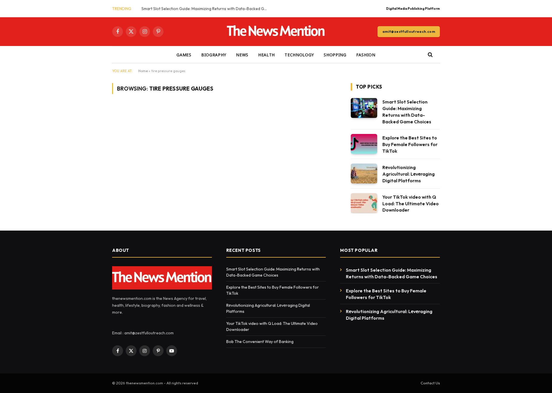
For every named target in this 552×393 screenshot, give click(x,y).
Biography (213, 54)
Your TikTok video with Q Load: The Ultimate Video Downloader (410, 203)
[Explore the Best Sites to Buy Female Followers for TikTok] (364, 144)
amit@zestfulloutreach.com (408, 31)
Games (184, 54)
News (242, 54)
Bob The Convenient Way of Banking (260, 341)
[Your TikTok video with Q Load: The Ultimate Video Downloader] (364, 203)
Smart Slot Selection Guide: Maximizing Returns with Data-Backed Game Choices (206, 8)
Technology (299, 54)
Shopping (335, 54)
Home (143, 71)
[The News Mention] (276, 31)
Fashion (365, 54)
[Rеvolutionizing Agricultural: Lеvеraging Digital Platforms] (364, 173)
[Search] (430, 54)
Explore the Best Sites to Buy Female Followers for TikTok (410, 144)
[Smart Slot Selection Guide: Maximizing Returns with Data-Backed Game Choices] (364, 108)
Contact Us (430, 383)
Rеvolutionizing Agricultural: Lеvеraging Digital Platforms (408, 173)
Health (266, 54)
